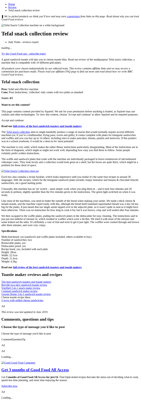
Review (12, 7)
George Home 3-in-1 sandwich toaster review (26, 294)
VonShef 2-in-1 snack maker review (20, 288)
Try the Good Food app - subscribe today (23, 53)
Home (11, 4)
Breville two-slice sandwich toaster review (24, 284)
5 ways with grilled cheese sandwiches (22, 300)
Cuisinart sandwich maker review (19, 291)
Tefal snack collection (18, 132)
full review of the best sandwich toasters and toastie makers (47, 126)
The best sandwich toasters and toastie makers (26, 281)
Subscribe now (9, 386)
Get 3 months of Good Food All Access (35, 370)
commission (73, 16)
